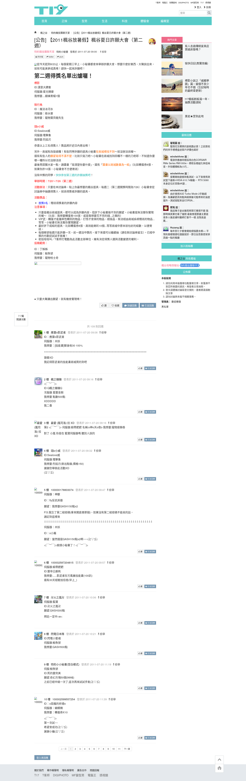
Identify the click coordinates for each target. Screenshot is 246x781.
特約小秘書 (62, 51)
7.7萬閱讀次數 (21, 317)
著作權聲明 (53, 770)
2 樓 (46, 379)
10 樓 (47, 699)
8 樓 (46, 634)
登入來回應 (42, 757)
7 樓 (46, 597)
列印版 (40, 56)
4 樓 (46, 451)
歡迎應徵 (176, 301)
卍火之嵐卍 (57, 597)
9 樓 (46, 664)
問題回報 (94, 770)
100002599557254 (63, 699)
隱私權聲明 (68, 770)
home (219, 768)
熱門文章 (172, 39)
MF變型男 (195, 2)
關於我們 (39, 770)
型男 (84, 21)
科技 (125, 21)
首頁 (44, 21)
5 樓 (46, 490)
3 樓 (46, 423)
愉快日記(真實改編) (196, 63)
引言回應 (149, 305)
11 (119, 748)
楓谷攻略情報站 (170, 265)
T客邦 (158, 2)
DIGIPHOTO (183, 2)
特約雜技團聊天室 (60, 32)
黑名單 (165, 306)
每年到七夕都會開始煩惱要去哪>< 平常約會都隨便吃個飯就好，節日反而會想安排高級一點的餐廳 (186, 234)
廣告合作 (82, 770)
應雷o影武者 (58, 332)
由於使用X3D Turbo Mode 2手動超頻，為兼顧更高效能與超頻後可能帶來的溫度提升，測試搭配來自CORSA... (186, 197)
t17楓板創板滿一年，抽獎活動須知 (197, 100)
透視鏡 (208, 2)
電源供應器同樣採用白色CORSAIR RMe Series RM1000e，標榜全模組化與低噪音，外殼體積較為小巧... (186, 163)
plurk (61, 56)
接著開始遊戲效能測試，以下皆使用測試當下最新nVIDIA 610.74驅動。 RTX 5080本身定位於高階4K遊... (186, 180)
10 (113, 748)
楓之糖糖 (56, 379)
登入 (198, 7)
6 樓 (46, 562)
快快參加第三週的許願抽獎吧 (73, 175)
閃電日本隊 (57, 634)
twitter (51, 56)
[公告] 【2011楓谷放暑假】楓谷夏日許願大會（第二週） (102, 32)
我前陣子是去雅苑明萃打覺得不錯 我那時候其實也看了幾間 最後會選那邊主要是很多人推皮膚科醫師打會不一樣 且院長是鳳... (185, 215)
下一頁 (127, 748)
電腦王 (165, 2)
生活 (104, 21)
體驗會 (145, 21)
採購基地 (173, 2)
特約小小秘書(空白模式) (65, 664)
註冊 (208, 7)
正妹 (64, 21)
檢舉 (103, 51)
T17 (51, 9)
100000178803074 (62, 490)
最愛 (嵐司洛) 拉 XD (62, 423)
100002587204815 (62, 562)
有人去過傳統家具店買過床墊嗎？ (197, 47)
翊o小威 (55, 451)
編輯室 (165, 21)
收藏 (116, 305)
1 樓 (46, 332)
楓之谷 (43, 32)
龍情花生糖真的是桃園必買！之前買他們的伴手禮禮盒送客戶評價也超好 (186, 148)
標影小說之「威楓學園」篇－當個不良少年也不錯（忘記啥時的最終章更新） (197, 85)
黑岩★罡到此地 (194, 116)
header (219, 760)
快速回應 (132, 305)
